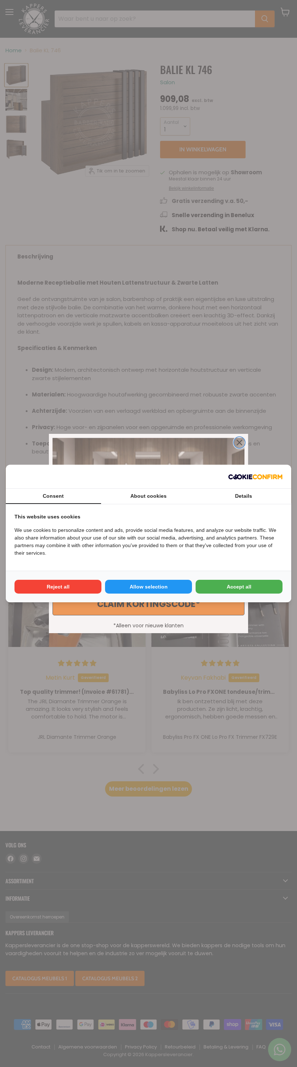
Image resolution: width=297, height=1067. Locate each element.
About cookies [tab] (148, 496)
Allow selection (149, 587)
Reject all (58, 587)
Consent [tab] (53, 496)
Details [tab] (243, 496)
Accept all (239, 587)
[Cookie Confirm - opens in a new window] (255, 476)
